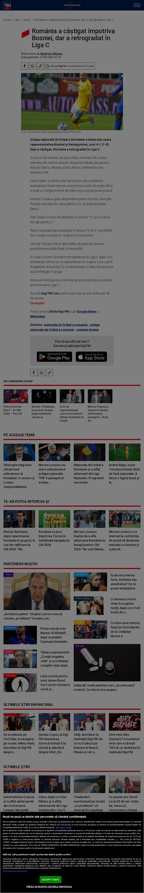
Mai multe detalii (63, 827)
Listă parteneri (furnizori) (15, 871)
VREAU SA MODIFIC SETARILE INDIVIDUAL (49, 886)
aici (117, 839)
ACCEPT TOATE (50, 879)
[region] (72, 852)
